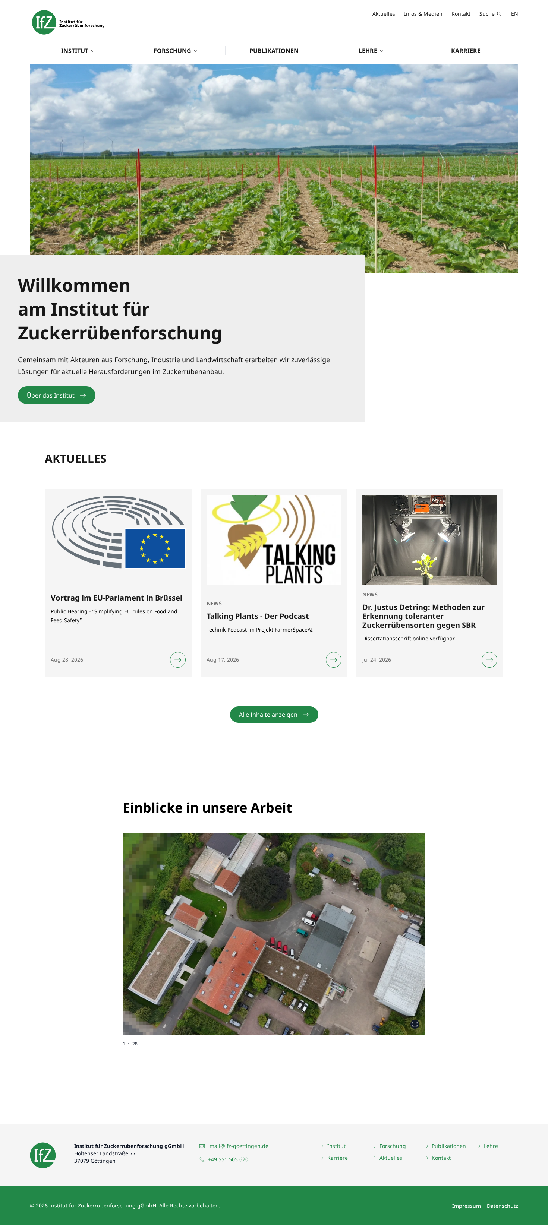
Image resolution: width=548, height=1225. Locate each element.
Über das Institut (51, 395)
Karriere (466, 51)
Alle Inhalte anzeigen (268, 714)
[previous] (198, 928)
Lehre (368, 51)
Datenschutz (502, 1205)
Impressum (466, 1205)
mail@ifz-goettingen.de (239, 1145)
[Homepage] (68, 22)
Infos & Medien (423, 13)
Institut (74, 51)
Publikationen (274, 51)
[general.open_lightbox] (414, 1024)
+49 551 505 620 (228, 1159)
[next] (349, 928)
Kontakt (460, 13)
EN (514, 13)
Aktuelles (383, 13)
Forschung (172, 51)
